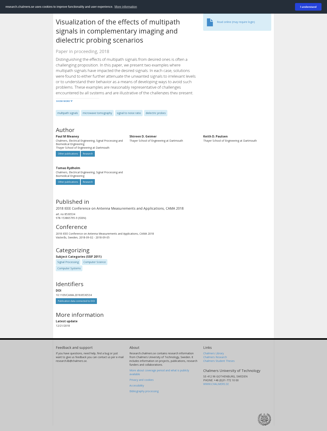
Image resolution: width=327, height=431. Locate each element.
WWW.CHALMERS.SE (216, 384)
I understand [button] (308, 6)
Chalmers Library (213, 353)
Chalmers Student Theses (219, 361)
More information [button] (125, 6)
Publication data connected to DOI (76, 301)
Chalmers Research (215, 357)
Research (88, 153)
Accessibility (136, 385)
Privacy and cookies (141, 380)
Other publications (68, 153)
